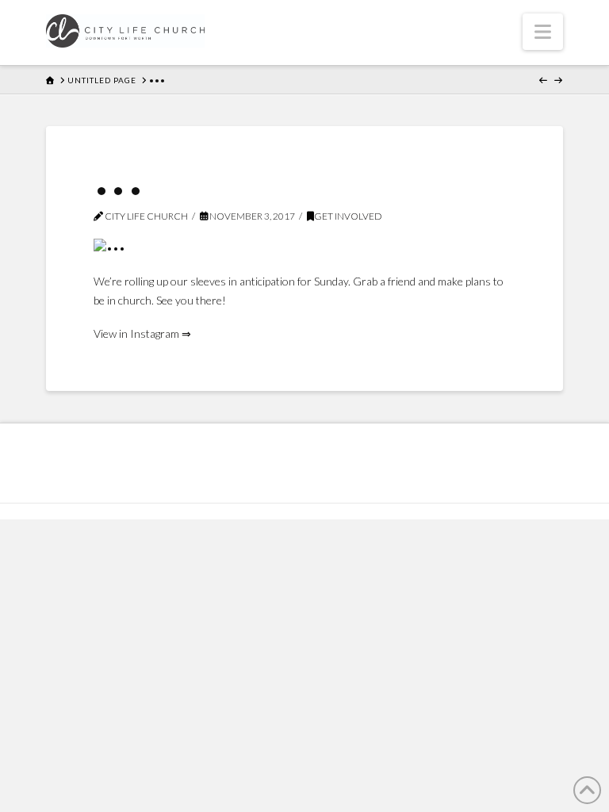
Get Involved (348, 216)
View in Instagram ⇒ (142, 333)
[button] (543, 31)
